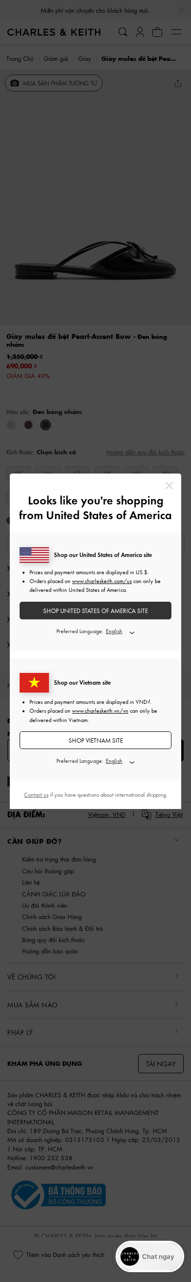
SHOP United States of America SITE (95, 610)
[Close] (169, 485)
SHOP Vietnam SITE (96, 740)
